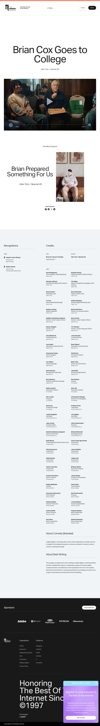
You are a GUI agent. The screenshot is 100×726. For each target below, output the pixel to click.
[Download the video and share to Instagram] (46, 209)
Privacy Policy (24, 666)
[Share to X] (51, 209)
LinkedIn (38, 649)
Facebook (39, 662)
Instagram (39, 646)
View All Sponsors (89, 607)
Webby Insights (24, 662)
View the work (50, 259)
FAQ (21, 656)
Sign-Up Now (81, 717)
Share (92, 7)
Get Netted (23, 659)
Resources (23, 649)
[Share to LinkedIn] (54, 209)
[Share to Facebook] (48, 209)
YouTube (38, 656)
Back (83, 7)
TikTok (38, 652)
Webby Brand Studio (26, 652)
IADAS (22, 646)
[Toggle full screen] (89, 124)
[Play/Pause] (11, 125)
